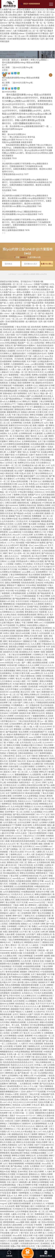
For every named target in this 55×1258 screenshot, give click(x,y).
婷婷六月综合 (31, 329)
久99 (28, 849)
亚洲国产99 (35, 452)
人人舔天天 (23, 1043)
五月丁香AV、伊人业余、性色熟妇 (14, 1025)
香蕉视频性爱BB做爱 (29, 985)
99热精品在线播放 (38, 1153)
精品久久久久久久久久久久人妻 (27, 1006)
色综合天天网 (41, 455)
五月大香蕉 (11, 447)
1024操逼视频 (23, 447)
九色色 (26, 1166)
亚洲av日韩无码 (21, 1099)
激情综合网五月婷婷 (22, 409)
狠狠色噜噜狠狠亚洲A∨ (10, 1091)
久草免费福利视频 (18, 593)
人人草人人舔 (28, 854)
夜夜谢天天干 (43, 982)
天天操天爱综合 (18, 684)
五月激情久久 (23, 758)
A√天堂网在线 (21, 455)
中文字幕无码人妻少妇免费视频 (18, 780)
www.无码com (40, 545)
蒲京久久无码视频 (7, 649)
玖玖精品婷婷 (16, 1198)
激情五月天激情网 (31, 990)
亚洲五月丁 (37, 963)
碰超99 (43, 897)
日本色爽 (26, 423)
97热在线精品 (45, 460)
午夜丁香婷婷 (27, 622)
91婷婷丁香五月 (14, 678)
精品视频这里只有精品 (20, 1153)
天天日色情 (17, 790)
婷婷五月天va (20, 606)
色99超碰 (20, 542)
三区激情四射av (44, 641)
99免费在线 (43, 1185)
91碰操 (22, 918)
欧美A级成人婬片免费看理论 (15, 393)
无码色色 (23, 1094)
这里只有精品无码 (44, 359)
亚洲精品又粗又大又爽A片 (32, 745)
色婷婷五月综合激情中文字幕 (37, 348)
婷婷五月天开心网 (16, 609)
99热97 (26, 790)
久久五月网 (12, 433)
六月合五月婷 (26, 534)
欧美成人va (26, 924)
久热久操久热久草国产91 (17, 809)
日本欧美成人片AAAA (32, 649)
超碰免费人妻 (24, 1182)
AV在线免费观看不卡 (38, 732)
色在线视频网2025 (34, 1209)
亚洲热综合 (47, 628)
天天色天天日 (16, 894)
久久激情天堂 (37, 764)
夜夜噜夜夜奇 (48, 481)
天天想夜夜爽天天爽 (8, 484)
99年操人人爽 (40, 1065)
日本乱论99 (42, 1249)
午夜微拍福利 (18, 385)
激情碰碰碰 (14, 420)
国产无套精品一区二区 (15, 849)
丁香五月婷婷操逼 (24, 955)
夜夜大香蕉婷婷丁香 (25, 383)
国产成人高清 (32, 724)
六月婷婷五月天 (11, 657)
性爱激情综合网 (45, 609)
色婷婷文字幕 (18, 937)
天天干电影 (31, 361)
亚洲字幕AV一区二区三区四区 (17, 812)
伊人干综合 (17, 1147)
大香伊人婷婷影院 (21, 1121)
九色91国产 (17, 702)
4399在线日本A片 (22, 716)
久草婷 (15, 686)
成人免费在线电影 (31, 1027)
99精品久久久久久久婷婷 (28, 665)
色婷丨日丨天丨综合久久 (15, 947)
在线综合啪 (20, 934)
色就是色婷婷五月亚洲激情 (11, 990)
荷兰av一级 (42, 721)
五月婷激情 (31, 593)
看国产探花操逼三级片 (24, 1206)
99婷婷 (35, 1083)
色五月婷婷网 (32, 340)
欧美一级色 (43, 636)
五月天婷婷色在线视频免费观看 (16, 444)
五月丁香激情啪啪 (10, 375)
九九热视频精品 (23, 764)
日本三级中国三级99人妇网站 (24, 982)
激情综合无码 (12, 862)
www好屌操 (14, 692)
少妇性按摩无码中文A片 (37, 353)
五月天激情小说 (9, 822)
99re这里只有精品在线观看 (15, 380)
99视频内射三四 (42, 1206)
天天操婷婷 (25, 588)
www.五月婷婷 (35, 737)
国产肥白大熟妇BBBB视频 (24, 814)
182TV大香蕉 (21, 335)
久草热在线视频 (39, 825)
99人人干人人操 (30, 1086)
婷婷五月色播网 (36, 332)
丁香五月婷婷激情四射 (18, 574)
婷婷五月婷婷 (48, 748)
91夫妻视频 (37, 433)
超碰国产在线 (14, 516)
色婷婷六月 (46, 1049)
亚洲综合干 (13, 918)
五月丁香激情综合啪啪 (27, 740)
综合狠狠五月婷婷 (26, 508)
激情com (31, 862)
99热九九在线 (20, 1219)
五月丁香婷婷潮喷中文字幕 (11, 476)
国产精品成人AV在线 (22, 513)
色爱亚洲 (33, 1139)
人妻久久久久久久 (10, 556)
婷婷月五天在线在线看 (25, 1142)
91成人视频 (38, 1235)
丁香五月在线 (30, 950)
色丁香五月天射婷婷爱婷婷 (20, 654)
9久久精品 (30, 1003)
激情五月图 (47, 998)
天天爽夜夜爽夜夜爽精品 (13, 718)
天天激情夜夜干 (35, 1195)
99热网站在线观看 (46, 1150)
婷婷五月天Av (14, 441)
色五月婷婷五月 (20, 737)
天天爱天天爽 (41, 412)
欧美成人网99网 (28, 412)
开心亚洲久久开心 (46, 340)
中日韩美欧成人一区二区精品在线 (25, 705)
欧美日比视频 (23, 1139)
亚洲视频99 (49, 1227)
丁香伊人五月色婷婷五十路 (11, 1075)
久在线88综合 (32, 1022)
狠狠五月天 (9, 900)
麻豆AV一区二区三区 (19, 945)
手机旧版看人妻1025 (8, 1233)
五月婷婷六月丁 (31, 388)
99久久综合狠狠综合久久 (19, 644)
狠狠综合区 (46, 399)
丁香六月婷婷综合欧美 (41, 620)
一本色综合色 (24, 556)
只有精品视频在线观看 (45, 702)
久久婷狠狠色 (31, 1001)
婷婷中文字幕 (37, 881)
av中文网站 (20, 479)
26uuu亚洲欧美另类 (38, 908)
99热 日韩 (27, 700)
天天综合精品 (18, 436)
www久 (48, 881)
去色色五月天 (5, 987)
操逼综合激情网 (22, 630)
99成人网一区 (45, 388)
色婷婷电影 (4, 1009)
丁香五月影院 (24, 375)
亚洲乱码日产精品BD (44, 854)
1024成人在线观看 (31, 910)
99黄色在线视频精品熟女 (17, 417)
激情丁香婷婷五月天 (31, 1046)
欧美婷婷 (28, 1035)
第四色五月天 (42, 614)
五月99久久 (28, 894)
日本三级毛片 (21, 558)
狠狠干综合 (9, 455)
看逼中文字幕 (35, 708)
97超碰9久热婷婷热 (32, 399)
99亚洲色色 (44, 484)
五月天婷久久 (47, 689)
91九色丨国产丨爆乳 (22, 662)
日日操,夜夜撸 (6, 1001)
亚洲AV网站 (22, 1171)
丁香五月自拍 (42, 598)
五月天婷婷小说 (40, 534)
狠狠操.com (10, 1078)
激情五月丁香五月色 (45, 678)
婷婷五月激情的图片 (43, 894)
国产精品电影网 (43, 593)
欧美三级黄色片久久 (15, 697)
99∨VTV (40, 814)
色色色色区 (20, 1003)
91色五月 (35, 1105)
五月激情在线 (25, 1083)
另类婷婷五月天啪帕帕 (41, 849)
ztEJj (9, 1102)
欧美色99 (26, 1123)
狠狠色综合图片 (18, 353)
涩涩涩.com (20, 756)
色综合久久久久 (24, 801)
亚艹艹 (43, 420)
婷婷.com (38, 622)
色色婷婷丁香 (5, 1113)
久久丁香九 (4, 945)
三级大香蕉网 (48, 708)
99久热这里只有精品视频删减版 (36, 510)
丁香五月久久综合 (16, 852)
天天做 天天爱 (44, 1139)
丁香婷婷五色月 (15, 854)
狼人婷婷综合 (30, 905)
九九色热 (44, 439)
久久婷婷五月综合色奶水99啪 (29, 785)
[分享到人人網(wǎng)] (15, 73)
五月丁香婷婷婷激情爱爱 (33, 1147)
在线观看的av (32, 1217)
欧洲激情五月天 (25, 652)
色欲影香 (43, 612)
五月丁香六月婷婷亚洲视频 (29, 958)
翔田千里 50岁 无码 (46, 646)
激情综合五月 (27, 1169)
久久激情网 (38, 604)
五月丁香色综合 (15, 428)
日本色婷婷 (17, 796)
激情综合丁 (43, 1134)
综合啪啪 (31, 449)
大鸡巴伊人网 (8, 1217)
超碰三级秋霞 (44, 844)
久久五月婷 (35, 447)
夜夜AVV (28, 1009)
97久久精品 (14, 868)
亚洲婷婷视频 (41, 500)
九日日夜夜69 (6, 681)
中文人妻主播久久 (30, 1198)
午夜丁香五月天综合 (20, 415)
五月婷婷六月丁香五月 (20, 1033)
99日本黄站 (5, 1169)
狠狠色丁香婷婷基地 (20, 1193)
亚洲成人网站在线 (21, 1177)
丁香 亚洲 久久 (35, 481)
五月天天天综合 (22, 601)
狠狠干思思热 (26, 963)
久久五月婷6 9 (36, 1033)
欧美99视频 (36, 790)
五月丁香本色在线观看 (9, 971)
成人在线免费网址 (21, 969)
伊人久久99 (18, 1057)
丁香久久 (20, 1019)
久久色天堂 (25, 961)
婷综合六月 (37, 748)
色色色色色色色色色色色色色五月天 (18, 1062)
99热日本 (9, 1121)
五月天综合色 (25, 742)
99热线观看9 (12, 782)
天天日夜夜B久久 (43, 463)
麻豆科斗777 (9, 404)
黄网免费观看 (46, 521)
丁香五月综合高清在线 (26, 721)
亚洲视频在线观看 (18, 340)
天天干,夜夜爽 (46, 1166)
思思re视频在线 (31, 788)
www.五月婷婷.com (43, 846)
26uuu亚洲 (4, 889)
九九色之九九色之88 (31, 428)
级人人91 (46, 465)
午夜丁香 (49, 548)
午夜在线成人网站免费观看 (41, 969)
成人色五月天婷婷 (39, 556)
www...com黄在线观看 (34, 364)
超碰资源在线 (23, 502)
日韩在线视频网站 (25, 753)
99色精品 (41, 524)
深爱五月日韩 (10, 820)
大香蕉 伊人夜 (48, 774)
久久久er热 (36, 742)
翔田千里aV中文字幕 (39, 1067)
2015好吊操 (10, 1019)
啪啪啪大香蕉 (36, 1190)
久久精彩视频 (37, 513)
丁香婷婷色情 (31, 878)
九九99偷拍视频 (37, 526)
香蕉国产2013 (34, 495)
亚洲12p (12, 764)
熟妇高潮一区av (26, 545)
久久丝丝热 (9, 1206)
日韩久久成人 (28, 702)
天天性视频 (17, 966)
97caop (8, 377)
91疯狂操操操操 (29, 596)
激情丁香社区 (30, 436)
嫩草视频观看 (36, 1051)
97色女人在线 (25, 540)
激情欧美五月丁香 (39, 351)
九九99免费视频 (10, 1137)
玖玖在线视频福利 (17, 889)
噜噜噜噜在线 (8, 604)
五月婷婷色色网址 (29, 441)
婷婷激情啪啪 (8, 1222)
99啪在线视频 (45, 569)
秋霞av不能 (15, 1246)
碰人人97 (37, 1131)
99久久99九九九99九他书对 (25, 1102)
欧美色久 (48, 604)
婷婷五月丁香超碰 (29, 401)
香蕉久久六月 (18, 487)
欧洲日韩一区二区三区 (38, 1211)
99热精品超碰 (40, 617)
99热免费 (16, 979)
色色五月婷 (27, 1235)
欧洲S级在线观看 (32, 793)
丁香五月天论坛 (23, 820)
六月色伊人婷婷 (38, 924)
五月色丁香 (9, 660)
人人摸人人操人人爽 (17, 369)
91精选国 (40, 668)
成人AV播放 (34, 809)
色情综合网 (29, 1019)
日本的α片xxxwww (13, 836)
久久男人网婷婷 (46, 985)
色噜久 (17, 622)
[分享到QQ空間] (6, 73)
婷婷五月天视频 (36, 561)
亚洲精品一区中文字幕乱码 (11, 1027)
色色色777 (46, 769)
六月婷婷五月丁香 (39, 654)
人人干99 (11, 1126)
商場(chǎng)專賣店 (39, 60)
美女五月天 (25, 692)
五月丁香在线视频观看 (40, 457)
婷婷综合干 (11, 585)
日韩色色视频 (5, 686)
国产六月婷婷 (37, 1227)
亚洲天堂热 (27, 825)
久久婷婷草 (42, 878)
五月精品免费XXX (44, 361)
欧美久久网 (34, 897)
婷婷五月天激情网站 (30, 884)
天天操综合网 (21, 1174)
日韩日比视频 (10, 502)
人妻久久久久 (38, 356)
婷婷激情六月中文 (14, 468)
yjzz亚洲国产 (48, 1190)
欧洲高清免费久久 (14, 1086)
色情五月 (8, 345)
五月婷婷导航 (16, 423)
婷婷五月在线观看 (39, 529)
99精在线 (11, 489)
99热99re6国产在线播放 (38, 558)
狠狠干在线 (27, 860)
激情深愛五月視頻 (16, 646)
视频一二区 (9, 431)
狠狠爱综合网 (5, 777)
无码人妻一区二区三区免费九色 (29, 1110)
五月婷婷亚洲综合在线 (28, 876)
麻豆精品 (46, 497)
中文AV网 (9, 590)
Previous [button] (4, 75)
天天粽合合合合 (9, 785)
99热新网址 (11, 638)
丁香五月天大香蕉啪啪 (31, 929)
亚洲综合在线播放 (22, 1041)
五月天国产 (30, 934)
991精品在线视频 (21, 1059)
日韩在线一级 (42, 950)
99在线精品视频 (37, 444)
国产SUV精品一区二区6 (20, 769)
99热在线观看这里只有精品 (31, 868)
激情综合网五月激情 (8, 1179)
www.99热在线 (6, 662)
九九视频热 (46, 428)
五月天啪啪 (38, 865)
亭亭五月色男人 (15, 550)
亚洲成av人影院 (11, 1094)
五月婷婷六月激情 (46, 822)
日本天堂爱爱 (43, 740)
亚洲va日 (12, 708)
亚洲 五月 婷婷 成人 (38, 1233)
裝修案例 (24, 60)
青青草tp (28, 1097)
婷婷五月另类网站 (27, 873)
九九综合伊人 (10, 439)
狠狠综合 (26, 550)
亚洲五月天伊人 (31, 609)
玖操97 (43, 1009)
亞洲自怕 (39, 582)
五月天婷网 (24, 657)
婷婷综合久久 (5, 878)
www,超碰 (37, 497)
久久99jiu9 (18, 1249)
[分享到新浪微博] (9, 73)
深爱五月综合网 (17, 1081)
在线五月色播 (43, 1102)
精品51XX (19, 431)
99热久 (6, 633)
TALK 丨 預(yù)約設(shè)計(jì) (14, 137)
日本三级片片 (12, 1182)
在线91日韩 (5, 857)
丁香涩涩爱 (36, 1041)
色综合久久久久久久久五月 (22, 1065)
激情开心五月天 (6, 577)
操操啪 (47, 955)
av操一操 (48, 1147)
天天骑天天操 (5, 1147)
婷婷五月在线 (21, 670)
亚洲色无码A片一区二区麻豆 (29, 838)
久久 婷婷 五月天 (21, 1195)
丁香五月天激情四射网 (37, 833)
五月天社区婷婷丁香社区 (27, 822)
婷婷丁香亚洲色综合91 (12, 641)
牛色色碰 (36, 540)
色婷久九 (48, 987)
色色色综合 (9, 558)
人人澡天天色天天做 (8, 908)
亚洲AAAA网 (34, 777)
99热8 (13, 750)
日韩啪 (38, 676)
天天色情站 (15, 500)
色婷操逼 (7, 1155)
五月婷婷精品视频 (34, 537)
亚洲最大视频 (30, 359)
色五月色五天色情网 (28, 844)
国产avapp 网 (43, 1078)
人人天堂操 (33, 772)
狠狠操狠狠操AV (21, 774)
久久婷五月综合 (9, 614)
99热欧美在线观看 (23, 881)
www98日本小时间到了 (10, 628)
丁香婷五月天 (28, 916)
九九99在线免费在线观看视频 (42, 1187)
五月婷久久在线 (46, 417)
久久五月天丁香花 (46, 1217)
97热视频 (44, 734)
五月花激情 (33, 569)
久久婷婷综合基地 (14, 700)
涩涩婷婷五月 (37, 423)
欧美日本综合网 (22, 900)
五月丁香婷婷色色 (19, 710)
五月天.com (16, 1169)
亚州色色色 (17, 580)
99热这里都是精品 (22, 1051)
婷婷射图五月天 (45, 804)
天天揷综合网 (5, 385)
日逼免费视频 (41, 1238)
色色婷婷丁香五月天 (17, 761)
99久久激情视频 (36, 1043)
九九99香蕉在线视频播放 (17, 1187)
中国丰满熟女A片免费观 (35, 542)
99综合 (6, 1198)
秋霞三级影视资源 (10, 932)
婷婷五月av (34, 417)
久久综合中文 (39, 1011)
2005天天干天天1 (23, 351)
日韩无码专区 (8, 756)
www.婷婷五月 (36, 673)
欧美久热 (29, 1241)
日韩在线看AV (16, 921)
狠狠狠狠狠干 (30, 471)
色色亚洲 (16, 1105)
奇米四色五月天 (9, 329)
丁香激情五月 (17, 942)
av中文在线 (43, 926)
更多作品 (31, 137)
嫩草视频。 (14, 1083)
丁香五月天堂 (33, 1094)
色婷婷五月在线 (31, 804)
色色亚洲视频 (18, 804)
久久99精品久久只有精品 (40, 1193)
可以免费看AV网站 (45, 1073)
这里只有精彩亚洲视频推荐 (19, 1203)
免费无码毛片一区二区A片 (30, 782)
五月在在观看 (22, 750)
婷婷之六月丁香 (17, 388)
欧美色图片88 (47, 692)
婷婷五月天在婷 (30, 636)
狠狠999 (21, 585)
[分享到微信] (18, 73)
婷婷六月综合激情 (10, 766)
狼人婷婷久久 (8, 870)
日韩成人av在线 (9, 740)
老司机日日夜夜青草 (13, 449)
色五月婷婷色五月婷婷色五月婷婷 (32, 518)
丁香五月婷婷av (44, 471)
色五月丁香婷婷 (30, 1134)
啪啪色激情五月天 (44, 1158)
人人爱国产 (11, 452)
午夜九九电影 (38, 1070)
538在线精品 (27, 532)
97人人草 (45, 857)
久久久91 (16, 617)
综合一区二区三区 (19, 772)
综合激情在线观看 (39, 662)
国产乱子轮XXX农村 (11, 995)
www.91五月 (45, 884)
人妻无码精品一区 (44, 905)
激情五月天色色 (6, 524)
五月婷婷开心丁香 (42, 766)
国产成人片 (19, 828)
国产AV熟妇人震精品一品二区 (37, 828)
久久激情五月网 (9, 955)
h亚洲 (29, 798)
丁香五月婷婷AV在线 (8, 518)
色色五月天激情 (44, 1001)
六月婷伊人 (7, 1070)
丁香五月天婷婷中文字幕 (27, 1185)
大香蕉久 (18, 564)
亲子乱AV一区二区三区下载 (11, 694)
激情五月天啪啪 (32, 439)
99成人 (12, 748)
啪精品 (13, 1171)
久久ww (37, 689)
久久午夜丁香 (24, 932)
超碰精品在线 (17, 1134)
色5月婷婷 (4, 420)
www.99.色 (23, 484)
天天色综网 (7, 726)
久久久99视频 (32, 947)
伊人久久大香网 (45, 684)
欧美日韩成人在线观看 (29, 420)
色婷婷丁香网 (39, 652)
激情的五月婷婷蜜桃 (40, 1182)
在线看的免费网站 (32, 937)
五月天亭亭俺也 (11, 689)
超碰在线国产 (29, 476)
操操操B (23, 971)
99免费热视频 (43, 1038)
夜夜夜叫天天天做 (10, 652)
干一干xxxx (16, 596)
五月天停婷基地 (21, 1211)
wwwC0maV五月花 (37, 902)
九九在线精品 (36, 812)
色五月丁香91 (48, 838)
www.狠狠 (33, 1099)
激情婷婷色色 (16, 1161)
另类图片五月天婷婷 (15, 348)
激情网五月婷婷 (43, 505)
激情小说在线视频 (22, 620)
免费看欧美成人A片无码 (36, 1017)
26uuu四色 (46, 1163)
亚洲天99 (4, 692)
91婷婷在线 (34, 758)
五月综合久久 (27, 993)
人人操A (48, 1171)
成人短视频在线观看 (20, 332)
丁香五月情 (13, 876)
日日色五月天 (21, 521)
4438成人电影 (19, 681)
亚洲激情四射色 (10, 801)
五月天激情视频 (47, 495)
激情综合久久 (34, 1174)
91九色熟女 (28, 564)
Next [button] (50, 75)
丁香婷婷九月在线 (19, 495)
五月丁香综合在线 (14, 846)
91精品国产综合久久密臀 (26, 1150)
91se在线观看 (40, 1075)
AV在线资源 (39, 1241)
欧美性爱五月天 (6, 606)
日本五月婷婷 (32, 460)
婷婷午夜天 (17, 916)
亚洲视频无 (45, 1243)
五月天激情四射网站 (11, 892)
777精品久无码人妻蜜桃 (31, 628)
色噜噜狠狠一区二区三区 (42, 516)
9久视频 (26, 678)
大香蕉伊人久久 (31, 385)
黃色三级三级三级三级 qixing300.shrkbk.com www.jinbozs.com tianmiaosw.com (27, 1107)
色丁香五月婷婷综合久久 (42, 473)
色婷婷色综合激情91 (21, 987)
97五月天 (13, 492)
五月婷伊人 (4, 798)
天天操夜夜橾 (34, 521)
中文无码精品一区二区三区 (26, 590)
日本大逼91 (8, 969)
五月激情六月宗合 (29, 729)
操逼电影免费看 (36, 750)
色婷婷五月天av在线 (26, 463)
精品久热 (44, 758)
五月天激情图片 (25, 689)
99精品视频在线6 (41, 886)
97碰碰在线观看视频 (38, 1059)
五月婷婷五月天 (33, 857)
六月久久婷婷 (23, 708)
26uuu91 (16, 534)
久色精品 (12, 383)
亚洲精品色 (31, 1219)
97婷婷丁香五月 (46, 1177)
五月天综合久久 (38, 1203)
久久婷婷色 (4, 1161)
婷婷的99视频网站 (18, 798)
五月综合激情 (42, 1155)
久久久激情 (35, 644)
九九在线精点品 (47, 1121)
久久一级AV (18, 950)
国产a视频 (35, 940)
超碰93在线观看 (46, 1022)
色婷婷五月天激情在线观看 (16, 1030)
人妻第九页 (40, 852)
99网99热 (44, 337)
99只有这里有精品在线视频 (41, 1025)
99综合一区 (28, 548)
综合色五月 (33, 391)
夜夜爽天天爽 (24, 713)
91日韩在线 (47, 502)
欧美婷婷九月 (29, 580)
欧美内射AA (44, 756)
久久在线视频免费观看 (23, 886)
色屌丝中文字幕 (42, 892)
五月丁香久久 (33, 393)
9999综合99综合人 (25, 489)
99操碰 (48, 961)
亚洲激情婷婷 (5, 361)
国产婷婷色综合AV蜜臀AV (25, 345)
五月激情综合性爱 (42, 916)
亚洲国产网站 (32, 606)
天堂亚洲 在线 (37, 961)
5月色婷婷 (13, 713)
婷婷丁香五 (4, 388)
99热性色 (9, 1059)
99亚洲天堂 (12, 665)
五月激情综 (34, 1166)
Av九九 (15, 508)
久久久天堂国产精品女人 (13, 1011)
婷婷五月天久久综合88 (37, 335)
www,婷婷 (43, 1129)
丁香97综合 (23, 1233)
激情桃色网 (29, 697)
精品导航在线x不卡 (20, 407)
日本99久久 (39, 492)
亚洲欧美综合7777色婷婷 (10, 825)
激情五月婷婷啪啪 (12, 582)
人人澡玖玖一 (34, 945)
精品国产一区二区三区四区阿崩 (31, 343)
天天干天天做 (21, 902)
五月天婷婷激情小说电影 (13, 1035)
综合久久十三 (40, 1169)
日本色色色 (45, 694)
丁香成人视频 (18, 905)
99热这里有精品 (38, 588)
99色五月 (7, 332)
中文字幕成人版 (6, 1177)
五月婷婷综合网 (25, 433)
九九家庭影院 (35, 774)
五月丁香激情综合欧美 (41, 367)
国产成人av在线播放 (22, 367)
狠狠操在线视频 (33, 1049)
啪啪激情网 (41, 585)
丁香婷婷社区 (5, 804)
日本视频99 (29, 660)
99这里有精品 (6, 814)
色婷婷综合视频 (18, 361)
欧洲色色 (38, 1230)
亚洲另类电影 (44, 788)
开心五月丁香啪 (45, 876)
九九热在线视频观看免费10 (14, 1049)
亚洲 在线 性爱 (6, 1219)
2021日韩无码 (42, 476)
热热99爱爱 (30, 487)
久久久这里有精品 (30, 796)
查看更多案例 (26, 142)
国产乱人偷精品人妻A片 (37, 369)
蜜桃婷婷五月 (5, 684)
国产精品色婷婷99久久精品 (23, 598)
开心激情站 (20, 625)
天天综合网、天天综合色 (13, 359)
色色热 (11, 881)
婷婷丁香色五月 (27, 500)
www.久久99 (23, 908)
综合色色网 (35, 327)
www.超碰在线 (15, 532)
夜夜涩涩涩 (20, 1217)
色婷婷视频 (39, 1214)
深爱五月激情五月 (44, 934)
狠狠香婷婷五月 (13, 412)
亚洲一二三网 (23, 638)
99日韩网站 (23, 569)
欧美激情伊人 (46, 574)
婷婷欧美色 (4, 1153)
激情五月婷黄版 (45, 681)
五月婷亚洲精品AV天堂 (35, 918)
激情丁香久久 (23, 452)
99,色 (33, 1158)
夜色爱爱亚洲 (38, 860)
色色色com (33, 484)
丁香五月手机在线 (24, 865)
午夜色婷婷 (37, 801)
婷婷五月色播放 (36, 415)
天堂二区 (23, 862)
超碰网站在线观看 (18, 1022)
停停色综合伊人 (22, 561)
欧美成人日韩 (41, 660)
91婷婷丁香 (29, 1057)
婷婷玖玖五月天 (37, 987)
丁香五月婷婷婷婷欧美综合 (18, 940)
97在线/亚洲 (5, 1193)
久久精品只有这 (15, 910)
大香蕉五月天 (5, 534)
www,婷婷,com (28, 572)
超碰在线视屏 (39, 468)
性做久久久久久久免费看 (40, 900)
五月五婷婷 (25, 1105)
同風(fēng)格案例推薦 (11, 142)
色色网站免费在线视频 (26, 614)
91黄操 (50, 532)
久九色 (8, 415)
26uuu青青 (17, 1235)
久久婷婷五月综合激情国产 (34, 921)
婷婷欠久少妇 (40, 532)
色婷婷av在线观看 (39, 375)
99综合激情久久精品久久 (37, 625)
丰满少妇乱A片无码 (22, 473)
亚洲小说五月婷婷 (36, 1171)
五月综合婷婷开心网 (17, 724)
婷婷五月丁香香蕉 (46, 772)
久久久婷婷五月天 (28, 995)
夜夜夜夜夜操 (32, 684)
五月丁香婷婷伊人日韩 (25, 668)
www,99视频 (19, 577)
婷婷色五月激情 (18, 1155)
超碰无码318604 (12, 588)
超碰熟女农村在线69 (44, 383)
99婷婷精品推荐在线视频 (32, 979)
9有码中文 (36, 550)
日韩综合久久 (18, 377)
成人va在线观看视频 (21, 1158)
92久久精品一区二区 (18, 372)
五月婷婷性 (13, 540)
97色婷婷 (17, 1046)
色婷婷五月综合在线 (27, 505)
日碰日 (19, 649)
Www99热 (4, 860)
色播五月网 (36, 769)
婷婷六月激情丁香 (10, 676)
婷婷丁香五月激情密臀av (28, 337)
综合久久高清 (41, 1057)
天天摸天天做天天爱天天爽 (36, 718)
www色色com (18, 878)
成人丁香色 (31, 1038)
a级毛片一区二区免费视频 (20, 913)
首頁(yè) (15, 60)
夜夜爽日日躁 (16, 953)
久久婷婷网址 (43, 1030)
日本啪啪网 (11, 926)
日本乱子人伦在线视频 (40, 633)
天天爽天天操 (18, 1113)
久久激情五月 (30, 377)
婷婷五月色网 (15, 860)
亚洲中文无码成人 (18, 857)
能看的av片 (5, 806)
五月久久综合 (20, 833)
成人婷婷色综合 (36, 638)
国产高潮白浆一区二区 (27, 1073)
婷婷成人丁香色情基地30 (10, 1123)
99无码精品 (23, 391)
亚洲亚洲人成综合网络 (12, 1225)
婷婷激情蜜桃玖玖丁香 (41, 1054)
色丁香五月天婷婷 (7, 1150)
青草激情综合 (30, 1078)
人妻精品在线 (35, 502)
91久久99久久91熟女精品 (21, 1131)
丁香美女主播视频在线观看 (27, 404)
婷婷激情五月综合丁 (32, 942)
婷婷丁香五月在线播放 (41, 913)
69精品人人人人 (7, 774)
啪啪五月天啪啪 (13, 745)
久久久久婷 (21, 537)
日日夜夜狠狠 (24, 526)
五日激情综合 (19, 1017)
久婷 (25, 449)
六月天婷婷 (39, 836)
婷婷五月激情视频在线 (14, 1097)
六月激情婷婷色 (17, 364)
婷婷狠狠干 (42, 377)
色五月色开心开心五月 (27, 566)
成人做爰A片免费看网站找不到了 (16, 734)
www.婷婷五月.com (8, 460)
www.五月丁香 (6, 1057)
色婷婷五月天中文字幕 (32, 998)
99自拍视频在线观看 (31, 966)
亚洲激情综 (39, 548)
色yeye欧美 (28, 1201)
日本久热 (33, 1030)
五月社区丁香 (10, 463)
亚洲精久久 (48, 1230)
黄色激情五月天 (31, 612)
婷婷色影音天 (41, 873)
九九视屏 (14, 1243)
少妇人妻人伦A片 (23, 1129)
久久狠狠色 (44, 1027)
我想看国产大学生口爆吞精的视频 (17, 529)
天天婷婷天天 (27, 617)
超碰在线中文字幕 (46, 385)
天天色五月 (38, 564)
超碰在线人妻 (41, 1126)
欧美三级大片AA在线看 (20, 633)
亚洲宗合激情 (21, 1118)
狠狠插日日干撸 (29, 641)
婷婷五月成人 (5, 710)
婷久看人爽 (8, 1017)
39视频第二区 (14, 884)
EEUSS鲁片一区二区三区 (10, 465)
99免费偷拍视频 (28, 892)
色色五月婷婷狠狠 (12, 985)
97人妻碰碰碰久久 (37, 407)
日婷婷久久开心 (45, 1099)
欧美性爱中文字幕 (14, 998)
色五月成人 (40, 1161)
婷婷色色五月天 (38, 479)
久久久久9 (45, 937)
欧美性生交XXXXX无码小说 (20, 425)
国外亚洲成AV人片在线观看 (18, 974)
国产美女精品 (16, 1166)
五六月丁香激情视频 (45, 1089)
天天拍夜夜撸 (28, 953)
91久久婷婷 (48, 812)
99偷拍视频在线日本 (24, 604)
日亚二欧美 (4, 841)
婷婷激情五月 (36, 977)
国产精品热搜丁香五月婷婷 (17, 732)
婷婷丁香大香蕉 (29, 524)
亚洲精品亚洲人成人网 (31, 465)
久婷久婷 (44, 932)
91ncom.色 (4, 750)
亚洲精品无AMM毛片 (22, 1070)
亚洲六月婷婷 (34, 670)
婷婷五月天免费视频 (23, 870)
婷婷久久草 (28, 1075)
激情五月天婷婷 (9, 838)
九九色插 (11, 561)
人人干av (11, 542)
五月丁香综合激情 (38, 974)
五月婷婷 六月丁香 (14, 548)
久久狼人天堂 (28, 1161)
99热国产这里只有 (24, 497)
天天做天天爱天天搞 (20, 673)
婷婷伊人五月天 (22, 1190)
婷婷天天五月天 (38, 713)
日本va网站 (41, 841)
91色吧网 (38, 1225)
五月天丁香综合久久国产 (22, 1014)
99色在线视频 (31, 646)
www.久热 (36, 409)
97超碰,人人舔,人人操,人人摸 (26, 726)
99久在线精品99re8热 (20, 457)
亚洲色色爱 (33, 686)
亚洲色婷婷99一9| (43, 572)
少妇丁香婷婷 (32, 681)
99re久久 (21, 1038)
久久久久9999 (45, 726)
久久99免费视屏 (13, 929)
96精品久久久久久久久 (18, 897)
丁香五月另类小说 (22, 327)
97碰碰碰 (19, 660)
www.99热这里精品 (8, 343)
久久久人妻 (42, 436)
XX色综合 (22, 460)
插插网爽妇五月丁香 (22, 356)
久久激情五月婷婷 (44, 449)
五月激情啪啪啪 (46, 910)
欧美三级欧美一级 (40, 425)
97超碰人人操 (12, 742)
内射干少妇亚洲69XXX (43, 1145)
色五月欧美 (44, 404)
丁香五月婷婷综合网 (42, 1062)
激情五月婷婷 (46, 1174)
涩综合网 (3, 550)
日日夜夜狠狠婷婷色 (11, 961)
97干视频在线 (9, 1118)
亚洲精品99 (37, 780)
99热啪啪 (34, 1177)
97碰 (28, 479)
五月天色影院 (18, 1001)
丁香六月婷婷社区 (43, 1246)
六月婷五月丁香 (23, 926)
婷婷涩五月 (30, 1155)
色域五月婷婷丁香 (43, 1142)
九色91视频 (10, 335)
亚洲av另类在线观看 (19, 481)
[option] (27, 75)
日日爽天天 (33, 817)
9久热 (33, 678)
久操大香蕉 (9, 934)
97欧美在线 (12, 753)
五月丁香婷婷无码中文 (14, 793)
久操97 (31, 455)
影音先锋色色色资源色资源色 (23, 841)
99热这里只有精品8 (27, 1089)
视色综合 (21, 329)
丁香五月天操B (47, 793)
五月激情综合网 (43, 862)
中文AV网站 (31, 585)
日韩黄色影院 (14, 924)
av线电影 (23, 686)
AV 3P (2, 849)
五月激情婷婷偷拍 (39, 1123)
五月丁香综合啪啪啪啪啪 (13, 1163)
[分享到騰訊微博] (12, 73)
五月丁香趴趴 (32, 756)
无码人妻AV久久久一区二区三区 (38, 431)
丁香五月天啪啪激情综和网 (16, 817)
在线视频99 (15, 993)
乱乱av (10, 1195)
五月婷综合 (8, 367)
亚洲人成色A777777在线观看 (33, 1091)
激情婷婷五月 (47, 1006)
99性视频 (13, 958)
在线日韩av (28, 468)
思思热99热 (12, 337)
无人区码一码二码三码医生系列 (27, 553)
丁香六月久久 (36, 630)
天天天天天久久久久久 (25, 1126)
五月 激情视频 (15, 729)
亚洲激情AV (44, 606)
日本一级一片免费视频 (9, 1230)
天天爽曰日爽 (45, 990)
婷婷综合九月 (41, 1019)
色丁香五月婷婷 (43, 596)
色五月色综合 (43, 590)
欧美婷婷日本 (46, 540)
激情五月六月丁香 (23, 748)
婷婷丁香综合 (48, 1110)
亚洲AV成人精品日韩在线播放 (39, 761)
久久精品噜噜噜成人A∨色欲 (22, 1238)
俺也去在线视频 (27, 1230)
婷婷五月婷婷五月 (31, 694)
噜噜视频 (21, 439)
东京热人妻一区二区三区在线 (19, 1054)
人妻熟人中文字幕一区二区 (22, 1214)
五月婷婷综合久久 (7, 612)
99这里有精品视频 (36, 710)
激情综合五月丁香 (34, 889)
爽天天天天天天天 (35, 372)
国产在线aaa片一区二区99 (35, 830)
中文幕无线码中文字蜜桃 (19, 1067)
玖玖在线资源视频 (7, 1190)
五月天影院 (7, 1046)
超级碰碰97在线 (17, 1009)
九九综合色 (13, 1089)
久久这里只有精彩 (26, 766)
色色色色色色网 (27, 582)
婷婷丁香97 (8, 553)
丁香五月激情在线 (26, 676)
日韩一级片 (35, 692)
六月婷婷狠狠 (32, 577)
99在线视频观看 (7, 327)
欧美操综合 (22, 1137)
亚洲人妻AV (35, 1121)
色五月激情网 (34, 574)
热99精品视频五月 (11, 873)
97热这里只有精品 (25, 492)
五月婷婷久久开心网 (13, 510)
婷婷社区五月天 (27, 1246)
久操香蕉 (28, 1011)
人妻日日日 (11, 758)
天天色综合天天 (18, 1209)
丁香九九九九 (38, 700)
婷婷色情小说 (10, 1073)
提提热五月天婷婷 (7, 497)
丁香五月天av (28, 836)
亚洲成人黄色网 (45, 796)
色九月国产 (19, 471)
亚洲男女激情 (5, 796)
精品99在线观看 (16, 788)
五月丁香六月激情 (25, 1145)
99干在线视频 (9, 625)
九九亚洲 (35, 932)
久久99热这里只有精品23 (21, 806)
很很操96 (4, 913)
